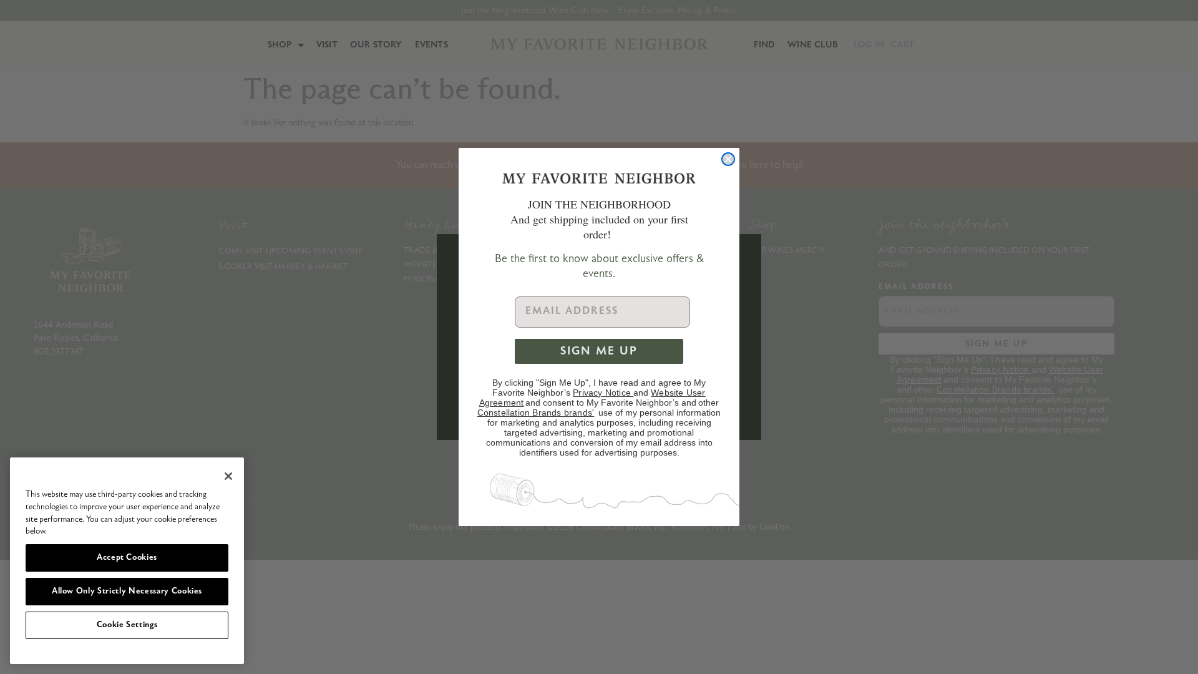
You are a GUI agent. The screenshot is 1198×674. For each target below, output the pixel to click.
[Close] (228, 476)
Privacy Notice (603, 393)
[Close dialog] (728, 159)
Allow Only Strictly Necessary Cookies (127, 591)
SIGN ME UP (599, 351)
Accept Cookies (127, 557)
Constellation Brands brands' (536, 413)
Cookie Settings (127, 625)
